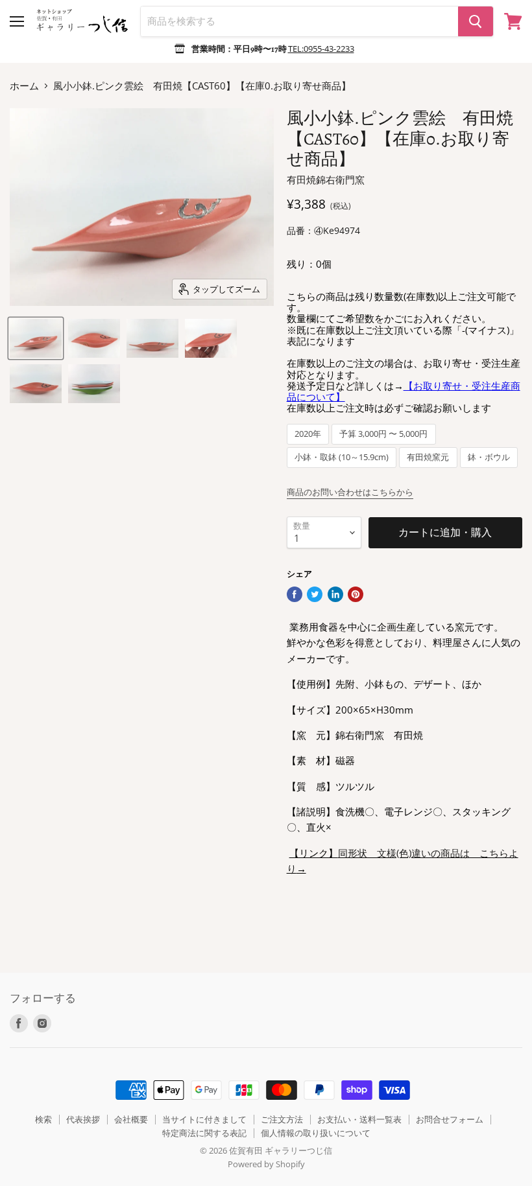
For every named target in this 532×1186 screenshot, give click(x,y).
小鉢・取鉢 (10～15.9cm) (342, 457)
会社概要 (131, 1119)
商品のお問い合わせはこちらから (350, 492)
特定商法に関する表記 (204, 1133)
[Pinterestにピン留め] (355, 594)
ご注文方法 (282, 1119)
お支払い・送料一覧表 (359, 1119)
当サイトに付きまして (204, 1119)
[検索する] (475, 21)
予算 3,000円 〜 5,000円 (383, 434)
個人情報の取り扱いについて (315, 1133)
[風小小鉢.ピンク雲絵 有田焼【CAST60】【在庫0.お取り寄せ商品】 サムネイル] (35, 338)
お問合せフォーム (449, 1119)
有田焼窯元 (428, 457)
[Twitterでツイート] (314, 594)
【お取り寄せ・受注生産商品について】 (403, 391)
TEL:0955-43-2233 (321, 48)
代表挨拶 (83, 1119)
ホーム (24, 85)
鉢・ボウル (489, 457)
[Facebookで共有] (294, 594)
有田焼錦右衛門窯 (326, 179)
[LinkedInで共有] (335, 594)
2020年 (308, 434)
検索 (43, 1119)
